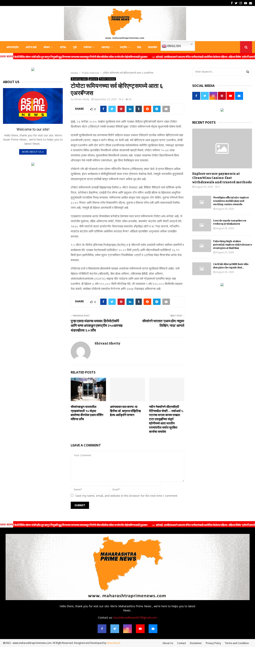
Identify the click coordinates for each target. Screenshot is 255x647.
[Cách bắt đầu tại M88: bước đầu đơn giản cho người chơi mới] (201, 268)
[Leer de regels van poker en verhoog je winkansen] (201, 225)
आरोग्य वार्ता (31, 47)
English (174, 46)
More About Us (31, 151)
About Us (168, 643)
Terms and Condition (237, 643)
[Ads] (32, 70)
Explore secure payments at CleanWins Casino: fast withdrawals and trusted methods (222, 177)
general (93, 79)
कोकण (47, 47)
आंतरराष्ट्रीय (13, 47)
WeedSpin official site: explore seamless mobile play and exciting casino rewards (231, 201)
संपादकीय (152, 47)
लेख (139, 47)
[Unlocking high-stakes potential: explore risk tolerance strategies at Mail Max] (201, 246)
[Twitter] (114, 628)
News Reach (113, 643)
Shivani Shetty (81, 99)
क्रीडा (63, 47)
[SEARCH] (247, 72)
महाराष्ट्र (106, 47)
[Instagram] (127, 628)
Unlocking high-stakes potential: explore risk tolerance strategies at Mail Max (232, 244)
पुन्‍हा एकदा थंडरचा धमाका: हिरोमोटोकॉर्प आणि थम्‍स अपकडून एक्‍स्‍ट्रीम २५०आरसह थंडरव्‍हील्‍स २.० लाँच (97, 326)
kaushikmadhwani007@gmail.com (135, 617)
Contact (181, 643)
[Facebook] (102, 628)
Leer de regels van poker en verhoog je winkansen (229, 222)
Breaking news (79, 79)
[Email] (153, 628)
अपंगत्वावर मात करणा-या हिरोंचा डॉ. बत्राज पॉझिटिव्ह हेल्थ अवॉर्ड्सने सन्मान (125, 411)
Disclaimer (196, 643)
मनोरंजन (87, 47)
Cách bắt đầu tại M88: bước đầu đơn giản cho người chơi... (230, 265)
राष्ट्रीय (123, 47)
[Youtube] (140, 628)
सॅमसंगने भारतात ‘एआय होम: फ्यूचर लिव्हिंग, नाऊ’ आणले (163, 323)
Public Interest (107, 79)
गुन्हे (74, 47)
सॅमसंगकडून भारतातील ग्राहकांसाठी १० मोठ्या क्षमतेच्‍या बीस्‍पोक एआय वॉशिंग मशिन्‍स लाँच (87, 413)
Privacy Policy (213, 643)
